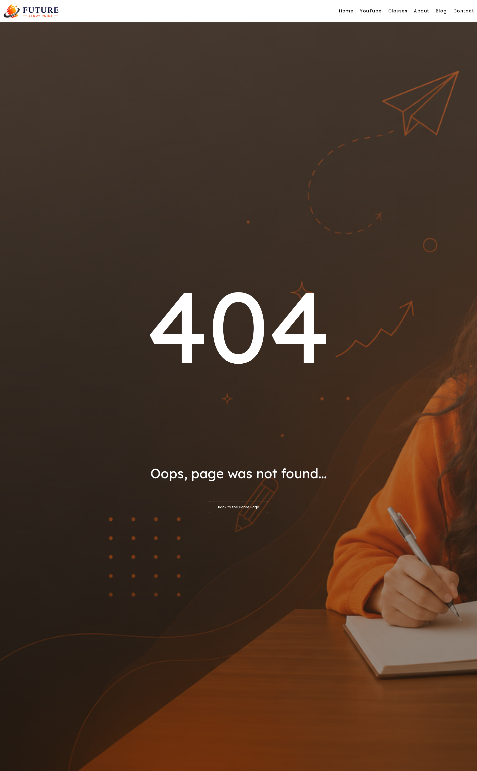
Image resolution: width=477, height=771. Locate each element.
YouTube (371, 11)
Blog (441, 11)
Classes (398, 11)
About (421, 11)
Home (346, 11)
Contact (463, 11)
